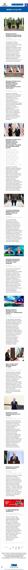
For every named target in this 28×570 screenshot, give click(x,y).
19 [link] (16, 547)
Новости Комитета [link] (14, 513)
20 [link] (19, 547)
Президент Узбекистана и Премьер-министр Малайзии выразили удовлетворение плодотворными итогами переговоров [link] (13, 84)
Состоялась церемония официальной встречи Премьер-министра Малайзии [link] (12, 212)
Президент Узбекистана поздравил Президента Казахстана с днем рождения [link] (13, 261)
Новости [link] (8, 513)
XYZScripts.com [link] (21, 569)
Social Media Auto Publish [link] (8, 569)
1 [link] (7, 547)
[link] (26, 5)
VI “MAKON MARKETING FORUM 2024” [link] (12, 510)
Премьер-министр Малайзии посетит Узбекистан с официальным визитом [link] (14, 312)
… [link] (10, 547)
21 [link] (22, 547)
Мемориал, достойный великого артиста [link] (12, 467)
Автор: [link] (11, 40)
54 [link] (16, 548)
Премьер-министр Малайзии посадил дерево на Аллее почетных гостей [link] (13, 35)
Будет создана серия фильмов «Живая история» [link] (12, 365)
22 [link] (10, 548)
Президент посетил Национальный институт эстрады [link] (13, 414)
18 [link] (13, 547)
